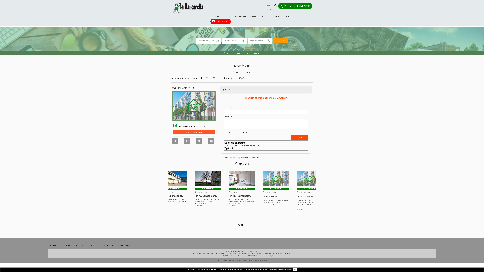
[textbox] (234, 41)
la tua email (228, 108)
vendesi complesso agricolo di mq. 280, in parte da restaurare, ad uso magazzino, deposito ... (173, 202)
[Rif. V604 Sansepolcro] (276, 178)
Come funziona (239, 16)
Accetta (245, 133)
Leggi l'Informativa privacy (282, 270)
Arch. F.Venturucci (237, 260)
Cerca (280, 40)
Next (240, 224)
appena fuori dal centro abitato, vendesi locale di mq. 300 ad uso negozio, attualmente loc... (274, 202)
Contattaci (253, 16)
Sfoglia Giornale (222, 22)
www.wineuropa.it (261, 260)
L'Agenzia (215, 16)
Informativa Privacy (230, 133)
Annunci (230, 53)
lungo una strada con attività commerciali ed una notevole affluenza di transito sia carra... (208, 202)
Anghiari (242, 66)
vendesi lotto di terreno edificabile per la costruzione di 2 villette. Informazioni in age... (242, 202)
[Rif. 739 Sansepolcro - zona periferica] (174, 178)
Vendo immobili (253, 53)
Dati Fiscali (226, 16)
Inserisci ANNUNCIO (298, 6)
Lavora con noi (266, 16)
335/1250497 (193, 126)
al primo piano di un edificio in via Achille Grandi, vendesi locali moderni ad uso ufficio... (310, 202)
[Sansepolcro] (242, 178)
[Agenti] (269, 6)
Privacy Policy (287, 253)
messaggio (228, 116)
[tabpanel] (242, 194)
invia (299, 137)
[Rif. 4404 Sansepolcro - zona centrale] (208, 178)
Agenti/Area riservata (283, 16)
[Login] (275, 6)
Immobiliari (240, 53)
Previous (243, 163)
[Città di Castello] (310, 178)
